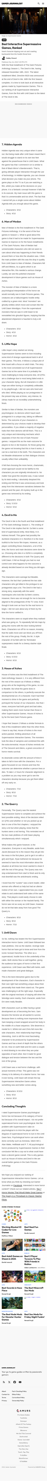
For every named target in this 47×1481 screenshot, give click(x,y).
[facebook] (14, 1382)
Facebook (17, 1185)
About (4, 1391)
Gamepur (23, 1421)
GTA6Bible (23, 1461)
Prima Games (23, 1427)
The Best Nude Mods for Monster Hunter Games (12, 1317)
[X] (9, 1382)
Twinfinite (23, 1418)
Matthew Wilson (7, 1236)
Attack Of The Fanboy (23, 1424)
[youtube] (20, 1382)
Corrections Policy (18, 1398)
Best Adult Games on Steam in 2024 (12, 1257)
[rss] (4, 1382)
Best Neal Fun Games (31, 1228)
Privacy (4, 1401)
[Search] (39, 3)
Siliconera (23, 1430)
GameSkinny (23, 1443)
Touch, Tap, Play (23, 1452)
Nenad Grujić (6, 1294)
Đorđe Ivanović (29, 1233)
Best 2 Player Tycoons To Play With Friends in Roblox (32, 1260)
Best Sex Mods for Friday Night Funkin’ (34, 1315)
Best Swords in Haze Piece (12, 1289)
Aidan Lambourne (30, 1268)
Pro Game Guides (23, 1415)
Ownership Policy (18, 1401)
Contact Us (5, 1394)
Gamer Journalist (24, 1440)
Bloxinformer (23, 1458)
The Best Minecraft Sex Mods (33, 1289)
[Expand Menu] (43, 3)
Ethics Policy (16, 1394)
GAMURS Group (40, 1467)
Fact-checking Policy (19, 1391)
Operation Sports (24, 1446)
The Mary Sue (23, 1449)
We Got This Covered (23, 1433)
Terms (4, 1398)
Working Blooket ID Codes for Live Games (11, 1230)
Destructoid (24, 1437)
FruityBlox (23, 1455)
